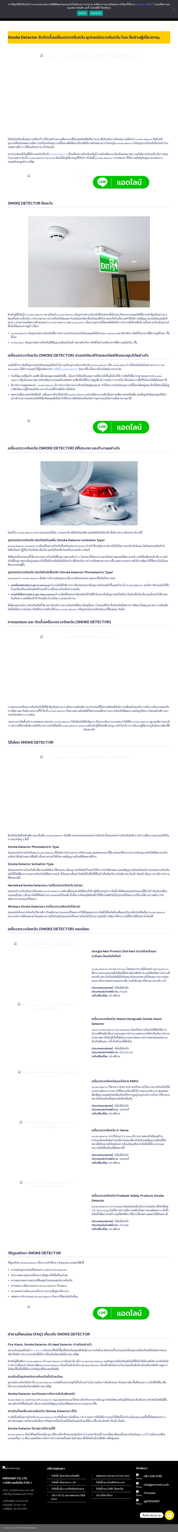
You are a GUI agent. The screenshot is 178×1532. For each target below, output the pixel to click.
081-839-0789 (153, 1476)
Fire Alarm (36, 1350)
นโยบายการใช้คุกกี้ (144, 4)
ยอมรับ (82, 13)
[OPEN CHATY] (169, 1515)
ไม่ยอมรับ (96, 13)
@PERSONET (152, 1501)
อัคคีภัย (84, 1434)
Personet (149, 1493)
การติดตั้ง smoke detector (65, 369)
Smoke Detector (58, 154)
